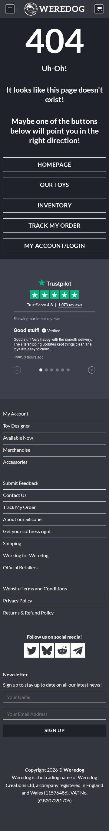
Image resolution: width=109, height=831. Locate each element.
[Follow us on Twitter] (32, 650)
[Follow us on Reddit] (63, 650)
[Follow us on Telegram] (78, 650)
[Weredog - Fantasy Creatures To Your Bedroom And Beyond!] (54, 9)
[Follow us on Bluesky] (47, 650)
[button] (10, 9)
